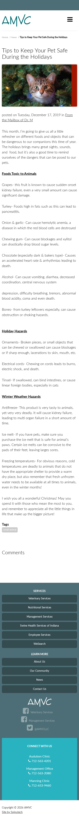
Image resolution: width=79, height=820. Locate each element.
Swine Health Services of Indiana (39, 625)
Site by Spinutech (12, 812)
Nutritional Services (39, 607)
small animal (9, 529)
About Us (39, 661)
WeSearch (40, 643)
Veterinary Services (39, 598)
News (39, 679)
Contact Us (39, 689)
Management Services (40, 616)
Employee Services (39, 634)
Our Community (39, 670)
